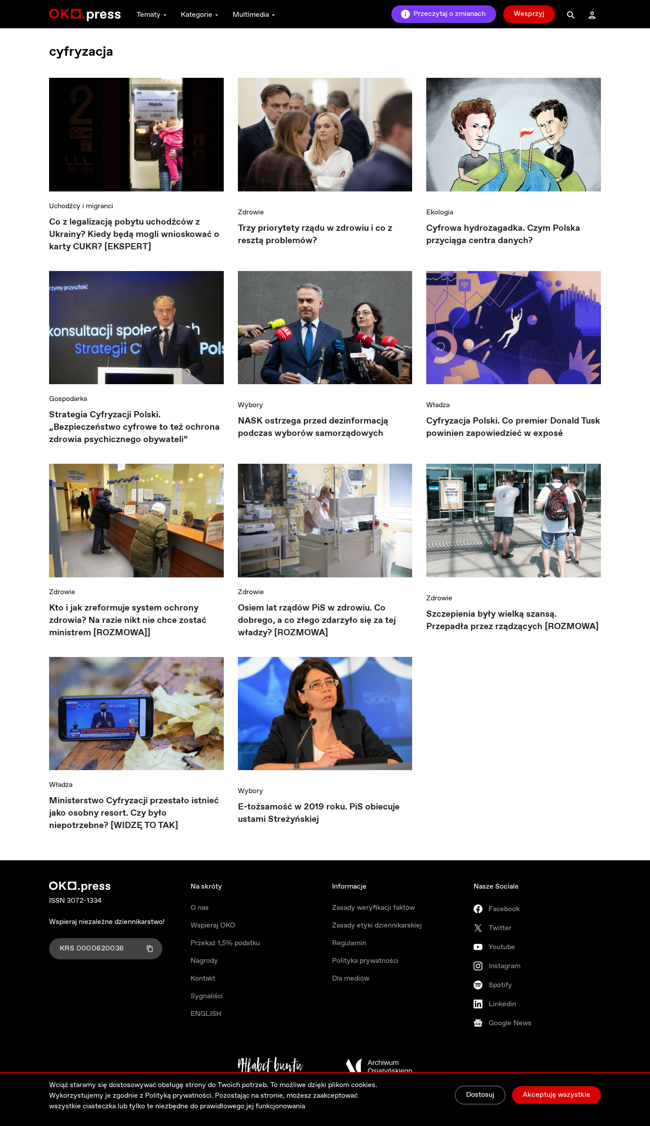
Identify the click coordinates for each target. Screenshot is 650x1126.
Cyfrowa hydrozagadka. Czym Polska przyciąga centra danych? (503, 234)
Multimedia (251, 14)
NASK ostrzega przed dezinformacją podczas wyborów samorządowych (313, 427)
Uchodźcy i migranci (81, 206)
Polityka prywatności (365, 961)
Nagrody (204, 961)
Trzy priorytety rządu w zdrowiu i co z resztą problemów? (315, 234)
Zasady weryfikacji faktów (373, 907)
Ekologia (439, 212)
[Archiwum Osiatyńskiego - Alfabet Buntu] (270, 1066)
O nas (200, 907)
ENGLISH (206, 1014)
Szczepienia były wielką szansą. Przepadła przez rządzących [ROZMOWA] (512, 620)
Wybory (250, 405)
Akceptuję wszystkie (556, 1094)
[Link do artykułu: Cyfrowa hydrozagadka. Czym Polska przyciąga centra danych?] (513, 138)
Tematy (149, 14)
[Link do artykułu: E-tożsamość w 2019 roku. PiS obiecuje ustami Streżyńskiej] (325, 717)
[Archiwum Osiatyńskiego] (379, 1067)
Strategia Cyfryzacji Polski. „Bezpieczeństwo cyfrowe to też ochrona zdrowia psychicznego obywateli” (134, 427)
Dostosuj (480, 1094)
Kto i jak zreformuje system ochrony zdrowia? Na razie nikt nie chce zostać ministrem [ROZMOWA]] (127, 620)
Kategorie (196, 14)
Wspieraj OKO (213, 925)
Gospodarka (68, 399)
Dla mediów (350, 978)
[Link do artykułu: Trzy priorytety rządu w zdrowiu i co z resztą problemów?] (325, 138)
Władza (438, 405)
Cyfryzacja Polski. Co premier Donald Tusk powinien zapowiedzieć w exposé (513, 427)
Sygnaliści (207, 996)
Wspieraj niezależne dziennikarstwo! (106, 922)
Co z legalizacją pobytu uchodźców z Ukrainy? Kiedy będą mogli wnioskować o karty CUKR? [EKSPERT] (134, 234)
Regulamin (349, 943)
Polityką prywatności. (179, 1095)
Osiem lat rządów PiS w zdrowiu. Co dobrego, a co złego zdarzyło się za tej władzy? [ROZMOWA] (317, 620)
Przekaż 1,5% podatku (225, 943)
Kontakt (203, 978)
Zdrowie (251, 212)
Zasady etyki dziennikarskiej (377, 925)
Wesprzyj (529, 14)
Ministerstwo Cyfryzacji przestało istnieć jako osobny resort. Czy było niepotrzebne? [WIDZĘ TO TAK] (134, 813)
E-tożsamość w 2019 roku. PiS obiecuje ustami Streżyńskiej (319, 813)
